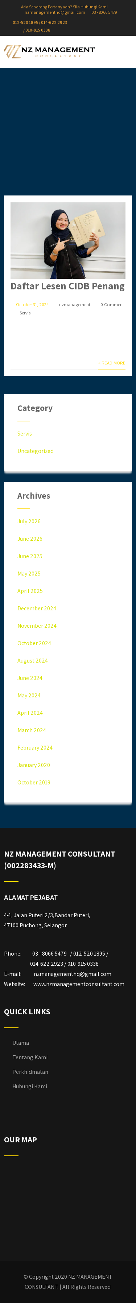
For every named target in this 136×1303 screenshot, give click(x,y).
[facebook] (91, 22)
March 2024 (31, 730)
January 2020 (33, 765)
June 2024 (29, 678)
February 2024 (35, 747)
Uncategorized (35, 451)
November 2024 (37, 626)
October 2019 (33, 782)
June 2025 (29, 556)
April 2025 (30, 591)
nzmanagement (74, 304)
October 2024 (34, 643)
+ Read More (111, 363)
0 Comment (112, 304)
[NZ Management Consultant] (49, 51)
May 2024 (29, 695)
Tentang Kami (30, 1057)
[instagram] (102, 22)
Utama (20, 1043)
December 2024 (36, 608)
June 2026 (29, 539)
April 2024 (30, 713)
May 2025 (29, 573)
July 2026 (29, 521)
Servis (25, 313)
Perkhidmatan (30, 1072)
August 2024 (32, 660)
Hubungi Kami (29, 1086)
